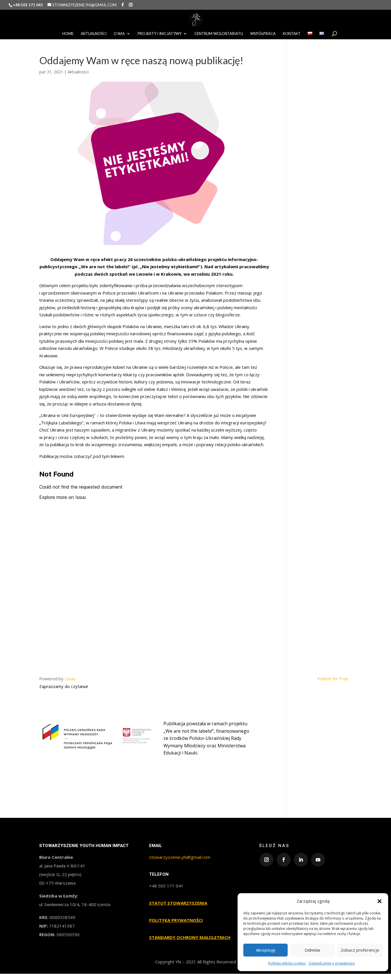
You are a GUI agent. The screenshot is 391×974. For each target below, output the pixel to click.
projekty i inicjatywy (159, 34)
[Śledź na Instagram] (266, 860)
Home (68, 34)
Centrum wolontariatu (218, 34)
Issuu (70, 678)
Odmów (312, 950)
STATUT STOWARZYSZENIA (178, 903)
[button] (379, 901)
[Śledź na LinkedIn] (301, 860)
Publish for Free (332, 678)
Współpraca (263, 34)
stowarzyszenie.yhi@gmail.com (179, 857)
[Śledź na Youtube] (318, 860)
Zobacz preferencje (360, 950)
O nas (119, 34)
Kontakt (292, 34)
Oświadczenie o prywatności (332, 963)
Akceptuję (265, 950)
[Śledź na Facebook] (284, 860)
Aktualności (93, 34)
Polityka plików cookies (287, 963)
